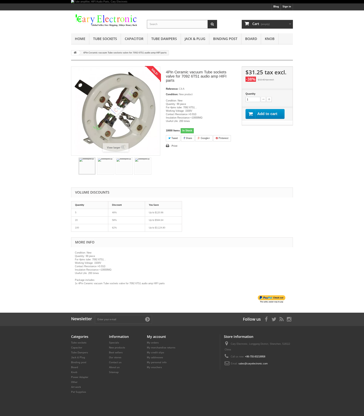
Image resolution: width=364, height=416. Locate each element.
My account (156, 336)
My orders (153, 342)
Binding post (225, 38)
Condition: (172, 94)
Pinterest (223, 138)
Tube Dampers (164, 38)
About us (114, 367)
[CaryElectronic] (106, 20)
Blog (276, 6)
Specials (114, 342)
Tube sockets (105, 38)
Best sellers (116, 352)
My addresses (155, 357)
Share (188, 138)
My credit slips (155, 352)
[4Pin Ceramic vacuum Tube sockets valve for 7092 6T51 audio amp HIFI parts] (87, 166)
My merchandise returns (161, 347)
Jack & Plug (195, 38)
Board (251, 38)
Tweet (174, 138)
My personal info (157, 362)
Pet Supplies (78, 392)
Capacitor (134, 38)
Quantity (250, 93)
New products (117, 347)
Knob (270, 38)
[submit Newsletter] (147, 319)
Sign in (286, 6)
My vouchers (154, 367)
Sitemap (114, 372)
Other (74, 382)
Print (174, 145)
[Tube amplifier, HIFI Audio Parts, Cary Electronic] (182, 1)
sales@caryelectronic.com (253, 363)
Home (80, 38)
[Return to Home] (75, 52)
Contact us (115, 362)
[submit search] (212, 24)
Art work (76, 387)
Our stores (115, 357)
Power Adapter (79, 377)
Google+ (205, 138)
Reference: (172, 88)
